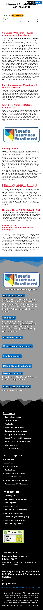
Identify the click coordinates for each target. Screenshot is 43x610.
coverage (35, 19)
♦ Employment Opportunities (17, 480)
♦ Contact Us (9, 470)
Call (29, 2)
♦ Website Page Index (13, 524)
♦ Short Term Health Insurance (18, 438)
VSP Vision (30, 377)
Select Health (28, 324)
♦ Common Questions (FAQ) (16, 517)
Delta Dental (8, 377)
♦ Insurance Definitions (14, 520)
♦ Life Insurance (10, 445)
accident (14, 19)
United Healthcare (11, 324)
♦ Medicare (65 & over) (14, 428)
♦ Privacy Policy (10, 466)
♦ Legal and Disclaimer (14, 473)
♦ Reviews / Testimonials (15, 510)
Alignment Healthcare (12, 326)
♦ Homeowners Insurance (15, 431)
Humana (29, 326)
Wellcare (6, 331)
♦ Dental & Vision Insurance (16, 442)
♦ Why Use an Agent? (13, 513)
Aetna (34, 304)
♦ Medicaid (8, 424)
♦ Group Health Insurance (15, 435)
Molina (13, 309)
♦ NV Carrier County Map (15, 499)
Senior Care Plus (10, 329)
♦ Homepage (9, 459)
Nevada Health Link (11, 299)
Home (5, 21)
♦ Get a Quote (9, 503)
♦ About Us (8, 463)
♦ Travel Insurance (12, 449)
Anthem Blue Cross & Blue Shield (18, 321)
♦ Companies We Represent (16, 484)
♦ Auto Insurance (11, 421)
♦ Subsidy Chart (10, 496)
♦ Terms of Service (12, 477)
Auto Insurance (17, 15)
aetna (23, 329)
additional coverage (24, 19)
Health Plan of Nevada (19, 304)
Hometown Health (10, 307)
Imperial (23, 309)
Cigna (31, 329)
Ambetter (25, 307)
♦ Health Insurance (12, 417)
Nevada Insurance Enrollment (14, 558)
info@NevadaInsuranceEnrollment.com (21, 587)
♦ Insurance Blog (11, 506)
